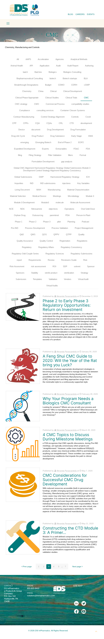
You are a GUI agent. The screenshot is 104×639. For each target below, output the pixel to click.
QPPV (56, 234)
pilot (59, 221)
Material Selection (18, 196)
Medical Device (39, 196)
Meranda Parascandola (67, 296)
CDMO (61, 85)
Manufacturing (54, 190)
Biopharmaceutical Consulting (30, 78)
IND (31, 183)
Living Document (22, 190)
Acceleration (43, 59)
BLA (86, 78)
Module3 (45, 202)
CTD (72, 123)
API (31, 65)
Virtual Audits (52, 285)
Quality (81, 234)
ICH (88, 177)
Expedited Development (24, 149)
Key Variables (83, 183)
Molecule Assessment (80, 202)
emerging (24, 142)
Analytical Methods (79, 59)
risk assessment (38, 266)
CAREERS (80, 14)
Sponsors (20, 273)
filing (20, 155)
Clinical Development (72, 91)
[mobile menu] (8, 23)
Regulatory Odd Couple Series (25, 253)
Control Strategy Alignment (52, 117)
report (19, 260)
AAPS (28, 59)
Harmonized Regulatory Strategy (64, 177)
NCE (11, 209)
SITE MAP (77, 586)
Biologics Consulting (72, 72)
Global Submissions (23, 177)
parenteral (54, 215)
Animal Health (17, 65)
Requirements (35, 260)
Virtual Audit (83, 279)
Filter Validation (54, 155)
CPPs (25, 123)
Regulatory (27, 247)
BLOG (70, 14)
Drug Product (37, 136)
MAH (38, 190)
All (18, 59)
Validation (53, 279)
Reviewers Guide (69, 260)
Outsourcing (37, 215)
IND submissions (48, 183)
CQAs (49, 123)
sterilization (69, 273)
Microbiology (73, 196)
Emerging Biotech (43, 142)
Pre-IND (14, 228)
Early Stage (76, 136)
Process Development (35, 228)
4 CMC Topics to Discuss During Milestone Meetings (68, 436)
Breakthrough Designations (26, 85)
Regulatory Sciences (55, 253)
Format (83, 155)
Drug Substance (57, 136)
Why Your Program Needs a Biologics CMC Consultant (68, 400)
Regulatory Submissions (81, 253)
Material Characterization (78, 190)
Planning (71, 221)
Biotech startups (70, 78)
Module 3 (90, 196)
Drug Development (55, 129)
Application (44, 65)
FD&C (76, 149)
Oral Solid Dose (88, 209)
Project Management (84, 228)
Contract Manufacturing (23, 117)
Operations (69, 209)
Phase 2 (32, 221)
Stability (34, 273)
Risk (85, 260)
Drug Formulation (78, 129)
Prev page (27, 566)
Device (21, 129)
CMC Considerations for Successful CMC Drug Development (65, 479)
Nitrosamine (36, 209)
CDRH (74, 85)
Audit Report (72, 65)
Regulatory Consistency (71, 247)
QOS (44, 234)
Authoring (89, 65)
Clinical (53, 91)
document (35, 129)
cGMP (87, 85)
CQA (37, 123)
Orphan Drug (19, 215)
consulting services (45, 110)
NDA (22, 209)
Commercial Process (55, 104)
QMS (33, 234)
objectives (53, 209)
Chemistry (26, 91)
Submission (21, 279)
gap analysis (66, 161)
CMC (86, 97)
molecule (60, 202)
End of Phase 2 (65, 142)
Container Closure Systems (72, 110)
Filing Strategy (35, 155)
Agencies (60, 59)
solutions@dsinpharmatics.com (41, 595)
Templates (37, 279)
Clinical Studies (52, 97)
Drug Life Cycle (18, 136)
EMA (90, 136)
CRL (61, 123)
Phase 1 (18, 221)
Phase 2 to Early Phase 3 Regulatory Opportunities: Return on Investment (67, 305)
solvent (77, 266)
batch (25, 72)
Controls (75, 117)
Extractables (61, 149)
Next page (76, 566)
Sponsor (91, 266)
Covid (88, 117)
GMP (41, 177)
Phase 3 (46, 221)
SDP (65, 266)
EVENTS (90, 14)
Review (51, 260)
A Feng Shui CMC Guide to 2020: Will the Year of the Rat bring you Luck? (70, 360)
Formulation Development (43, 161)
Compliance (24, 110)
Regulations (82, 241)
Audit (58, 65)
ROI (54, 266)
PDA (67, 215)
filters (70, 155)
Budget (48, 85)
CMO (36, 104)
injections (66, 183)
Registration (65, 241)
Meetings (57, 196)
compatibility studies (80, 104)
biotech (53, 78)
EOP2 (81, 142)
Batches (38, 72)
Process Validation (60, 228)
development (86, 123)
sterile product (51, 273)
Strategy (84, 273)
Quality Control (46, 241)
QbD (22, 234)
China (40, 91)
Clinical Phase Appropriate (26, 97)
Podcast (85, 221)
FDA (88, 149)
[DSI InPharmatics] (24, 10)
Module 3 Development (24, 202)
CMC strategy (21, 104)
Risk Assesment (17, 266)
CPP (14, 123)
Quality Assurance (25, 241)
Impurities (18, 183)
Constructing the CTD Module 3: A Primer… (70, 530)
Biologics (53, 72)
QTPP (69, 234)
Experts (45, 149)
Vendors (67, 279)
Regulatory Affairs (46, 247)
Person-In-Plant (83, 215)
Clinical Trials (71, 97)
